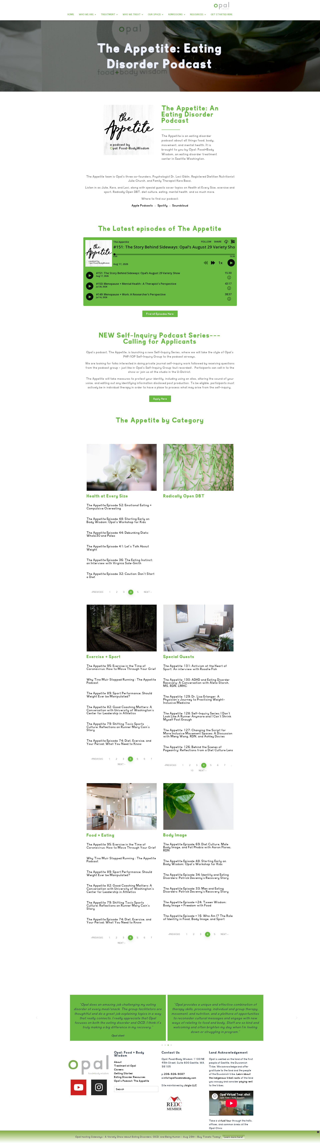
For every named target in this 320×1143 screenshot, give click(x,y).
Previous (98, 592)
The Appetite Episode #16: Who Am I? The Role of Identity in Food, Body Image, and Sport (198, 917)
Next (147, 592)
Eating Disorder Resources (130, 1077)
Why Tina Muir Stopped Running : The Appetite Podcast (121, 681)
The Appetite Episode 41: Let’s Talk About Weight (118, 547)
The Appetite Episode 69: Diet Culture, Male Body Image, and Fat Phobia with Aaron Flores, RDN (197, 847)
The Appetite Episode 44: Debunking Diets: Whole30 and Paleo (118, 534)
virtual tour (225, 1120)
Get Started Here (221, 14)
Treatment (108, 14)
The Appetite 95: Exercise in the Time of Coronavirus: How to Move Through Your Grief (121, 667)
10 (191, 770)
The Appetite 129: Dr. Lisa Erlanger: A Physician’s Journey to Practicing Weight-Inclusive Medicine (194, 700)
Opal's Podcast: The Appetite (131, 1080)
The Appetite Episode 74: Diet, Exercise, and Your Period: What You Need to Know (119, 742)
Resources (197, 14)
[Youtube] (78, 1087)
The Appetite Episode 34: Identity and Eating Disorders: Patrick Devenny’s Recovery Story (196, 876)
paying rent (246, 1081)
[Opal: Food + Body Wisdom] (221, 6)
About (118, 1062)
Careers (119, 1069)
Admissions (176, 14)
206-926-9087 (174, 1074)
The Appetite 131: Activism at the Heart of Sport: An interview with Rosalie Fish (195, 667)
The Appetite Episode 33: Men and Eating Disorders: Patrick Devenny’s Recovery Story (196, 890)
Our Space (155, 14)
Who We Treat (132, 14)
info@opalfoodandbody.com (180, 1077)
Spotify (163, 205)
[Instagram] (99, 1087)
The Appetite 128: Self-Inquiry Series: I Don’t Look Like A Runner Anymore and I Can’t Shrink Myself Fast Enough (197, 716)
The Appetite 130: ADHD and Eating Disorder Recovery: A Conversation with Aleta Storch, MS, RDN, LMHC (196, 683)
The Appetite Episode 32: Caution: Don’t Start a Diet (121, 575)
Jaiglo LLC (190, 1085)
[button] (95, 14)
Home (71, 14)
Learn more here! (233, 1136)
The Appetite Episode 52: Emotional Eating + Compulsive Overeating (119, 506)
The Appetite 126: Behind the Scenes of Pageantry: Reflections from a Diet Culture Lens (198, 748)
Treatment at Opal (125, 1065)
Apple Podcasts (142, 205)
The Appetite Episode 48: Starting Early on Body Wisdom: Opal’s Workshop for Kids (118, 520)
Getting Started (123, 1073)
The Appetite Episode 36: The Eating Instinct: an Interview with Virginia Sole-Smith (120, 561)
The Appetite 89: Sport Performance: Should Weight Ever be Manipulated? (119, 694)
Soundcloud (180, 205)
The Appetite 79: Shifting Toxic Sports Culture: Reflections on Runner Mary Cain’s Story (118, 727)
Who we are (86, 14)
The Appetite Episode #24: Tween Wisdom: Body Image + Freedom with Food (195, 903)
